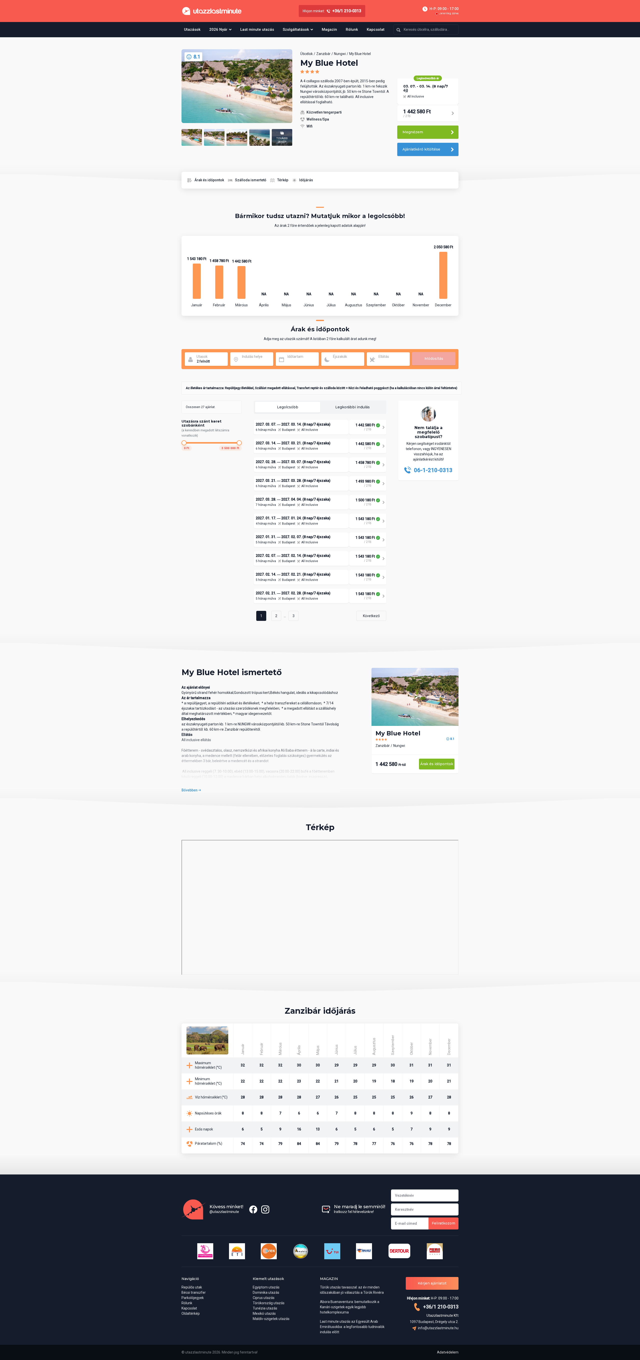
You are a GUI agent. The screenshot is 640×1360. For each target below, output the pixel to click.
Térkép (282, 180)
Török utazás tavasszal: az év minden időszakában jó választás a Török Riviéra (352, 1289)
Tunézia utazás (265, 1308)
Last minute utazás (257, 29)
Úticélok (306, 54)
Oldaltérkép (191, 1313)
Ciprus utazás (263, 1298)
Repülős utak (192, 1287)
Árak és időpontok (209, 180)
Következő (371, 616)
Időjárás (306, 180)
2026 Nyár (218, 29)
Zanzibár (323, 54)
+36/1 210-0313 (440, 1307)
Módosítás (433, 358)
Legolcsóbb (287, 407)
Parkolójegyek (193, 1298)
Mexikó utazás (264, 1313)
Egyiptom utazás (266, 1287)
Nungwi (340, 54)
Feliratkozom (443, 1223)
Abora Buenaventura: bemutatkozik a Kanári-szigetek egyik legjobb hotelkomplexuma (349, 1307)
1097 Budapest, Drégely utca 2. (434, 1322)
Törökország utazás (268, 1303)
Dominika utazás (266, 1292)
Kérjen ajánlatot (432, 1283)
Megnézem (412, 132)
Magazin (329, 29)
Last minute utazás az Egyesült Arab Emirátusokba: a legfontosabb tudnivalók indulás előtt (352, 1326)
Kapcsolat (375, 29)
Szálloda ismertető (250, 180)
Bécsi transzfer (194, 1292)
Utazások (192, 29)
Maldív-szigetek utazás (271, 1319)
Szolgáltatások (296, 29)
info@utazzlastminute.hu (437, 1328)
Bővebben (190, 790)
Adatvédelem (447, 1352)
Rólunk (352, 29)
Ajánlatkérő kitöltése (421, 149)
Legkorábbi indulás (352, 407)
